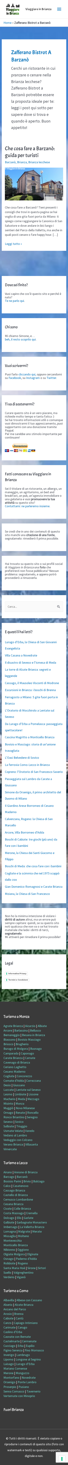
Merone (8, 1373)
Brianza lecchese (39, 162)
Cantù (19, 1318)
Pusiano (23, 1387)
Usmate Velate (13, 1131)
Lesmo (7, 1094)
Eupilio (30, 1346)
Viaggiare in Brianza (38, 9)
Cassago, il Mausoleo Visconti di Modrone (32, 683)
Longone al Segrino (28, 1359)
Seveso (8, 1122)
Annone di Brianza (25, 1172)
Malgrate (24, 1231)
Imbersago (10, 1227)
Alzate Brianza (24, 1305)
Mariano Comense (15, 1368)
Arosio (7, 1314)
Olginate (32, 1254)
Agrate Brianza (13, 1026)
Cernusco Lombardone (18, 1199)
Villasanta (31, 1144)
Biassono (9, 1039)
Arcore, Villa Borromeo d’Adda (24, 832)
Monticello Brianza (15, 1245)
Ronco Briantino (14, 1117)
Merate (37, 1231)
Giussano (19, 1085)
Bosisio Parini (12, 1181)
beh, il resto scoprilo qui (20, 339)
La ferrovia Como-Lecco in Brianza (27, 765)
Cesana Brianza (13, 1204)
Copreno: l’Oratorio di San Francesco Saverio (34, 772)
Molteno (23, 1236)
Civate (7, 1209)
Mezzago (33, 1099)
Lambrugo (23, 1355)
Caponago (27, 1053)
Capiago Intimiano (26, 1323)
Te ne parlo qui (14, 301)
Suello (7, 1272)
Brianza (22, 162)
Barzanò (10, 162)
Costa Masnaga (13, 1213)
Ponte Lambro (27, 1382)
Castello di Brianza (15, 1195)
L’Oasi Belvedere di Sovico (22, 758)
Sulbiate (8, 1126)
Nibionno (9, 1250)
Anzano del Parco (14, 1309)
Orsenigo (9, 1382)
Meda (21, 1099)
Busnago (36, 1049)
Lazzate (8, 1090)
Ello (19, 1218)
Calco (7, 1186)
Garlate (28, 1218)
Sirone (31, 1268)
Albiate (42, 1026)
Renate (20, 1113)
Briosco (8, 1044)
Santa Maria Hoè (14, 1268)
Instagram (33, 378)
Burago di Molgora (15, 1049)
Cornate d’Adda (13, 1081)
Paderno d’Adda (26, 1259)
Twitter (51, 378)
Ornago (8, 1113)
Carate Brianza (13, 1058)
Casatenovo (20, 1186)
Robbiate (9, 1263)
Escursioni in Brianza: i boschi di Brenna (30, 690)
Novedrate (29, 1378)
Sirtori (42, 1268)
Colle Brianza (22, 1209)
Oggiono (23, 1250)
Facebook (15, 378)
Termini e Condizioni (18, 980)
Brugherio (22, 1044)
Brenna (18, 1314)
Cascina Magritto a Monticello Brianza (29, 737)
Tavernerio (33, 1391)
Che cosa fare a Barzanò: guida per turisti (30, 152)
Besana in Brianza (33, 1035)
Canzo (7, 1323)
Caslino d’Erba (12, 1332)
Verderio (8, 1277)
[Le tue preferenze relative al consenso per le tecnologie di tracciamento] (62, 1459)
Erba (21, 1346)
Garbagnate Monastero (32, 1222)
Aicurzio (30, 1026)
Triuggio (21, 1126)
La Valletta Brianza (32, 1227)
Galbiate (8, 1222)
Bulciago (38, 1181)
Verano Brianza (13, 1144)
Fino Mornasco (34, 1350)
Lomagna (9, 1231)
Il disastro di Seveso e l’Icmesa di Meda (30, 662)
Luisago (8, 1364)
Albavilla (8, 1300)
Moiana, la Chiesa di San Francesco (27, 894)
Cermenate (29, 1341)
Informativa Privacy (17, 973)
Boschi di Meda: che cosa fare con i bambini (33, 866)
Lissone (33, 1094)
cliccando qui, (27, 374)
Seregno (32, 1117)
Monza (20, 1103)
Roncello (33, 1113)
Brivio (27, 1181)
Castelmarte (11, 1341)
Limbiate (20, 1094)
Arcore (7, 1030)
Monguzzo (22, 1373)
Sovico (19, 1122)
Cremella (31, 1213)
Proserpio (9, 1387)
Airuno (7, 1172)
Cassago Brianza (14, 1190)
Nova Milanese (25, 1108)
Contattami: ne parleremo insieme (27, 506)
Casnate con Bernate (17, 1337)
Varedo (29, 1131)
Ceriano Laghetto (14, 1067)
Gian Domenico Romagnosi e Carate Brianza (33, 887)
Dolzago (8, 1218)
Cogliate (8, 1076)
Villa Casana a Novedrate (21, 655)
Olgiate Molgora (14, 1254)
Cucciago (9, 1346)
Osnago (8, 1259)
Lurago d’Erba (25, 1364)
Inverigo (8, 1355)
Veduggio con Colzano (17, 1140)
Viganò (21, 1277)
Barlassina (21, 1030)
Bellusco (35, 1030)
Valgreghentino (23, 1272)
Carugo (22, 1327)
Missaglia (9, 1236)
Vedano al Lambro (15, 1135)
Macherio (9, 1099)
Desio (7, 1085)
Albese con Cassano (29, 1300)
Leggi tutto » (13, 244)
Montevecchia (12, 1240)
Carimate (9, 1327)
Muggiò (8, 1108)
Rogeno (23, 1263)
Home (7, 23)
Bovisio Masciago (29, 1039)
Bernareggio (11, 1035)
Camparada (10, 1053)
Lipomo (8, 1359)
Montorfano (11, 1378)
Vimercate (10, 1149)
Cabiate (8, 1318)
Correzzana (33, 1081)
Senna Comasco (13, 1391)
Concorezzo (24, 1076)
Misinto (8, 1103)
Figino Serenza (12, 1350)
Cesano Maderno (14, 1071)
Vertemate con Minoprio (19, 1396)
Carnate (30, 1058)
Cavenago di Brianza (16, 1062)
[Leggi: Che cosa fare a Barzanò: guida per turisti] (34, 184)
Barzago (8, 1177)
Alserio (7, 1305)
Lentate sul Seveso (28, 1090)
